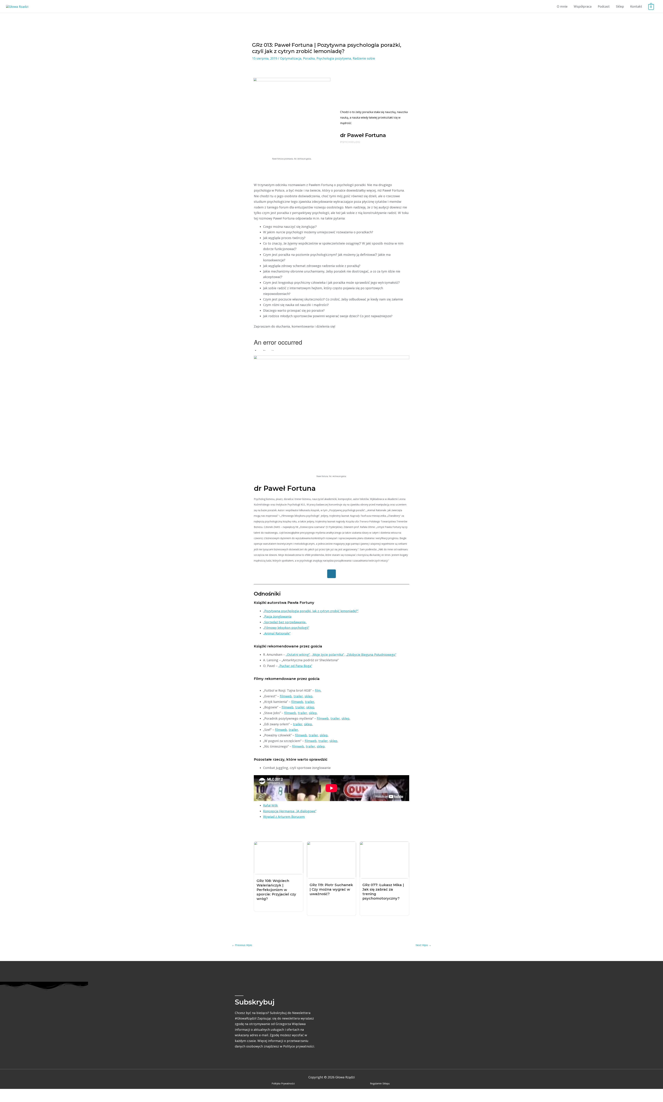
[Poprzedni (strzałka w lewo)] (7, 1099)
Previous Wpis (242, 945)
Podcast (604, 6)
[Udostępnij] (36, 1092)
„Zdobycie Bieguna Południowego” (371, 654)
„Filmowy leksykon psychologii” (286, 628)
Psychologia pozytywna (333, 58)
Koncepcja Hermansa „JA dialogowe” (289, 811)
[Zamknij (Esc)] (51, 1092)
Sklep (620, 6)
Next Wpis (423, 945)
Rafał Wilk (270, 805)
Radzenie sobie (364, 58)
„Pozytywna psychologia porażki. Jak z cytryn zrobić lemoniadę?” (310, 611)
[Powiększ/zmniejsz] (7, 1092)
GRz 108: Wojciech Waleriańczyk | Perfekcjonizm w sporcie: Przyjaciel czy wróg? (276, 890)
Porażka (309, 58)
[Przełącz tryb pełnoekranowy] (21, 1092)
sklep (308, 724)
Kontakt (636, 6)
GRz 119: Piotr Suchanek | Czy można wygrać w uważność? (331, 889)
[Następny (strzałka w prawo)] (21, 1099)
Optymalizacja (290, 58)
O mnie (562, 6)
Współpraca (583, 6)
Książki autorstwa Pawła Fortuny (284, 603)
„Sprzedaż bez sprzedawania (284, 622)
